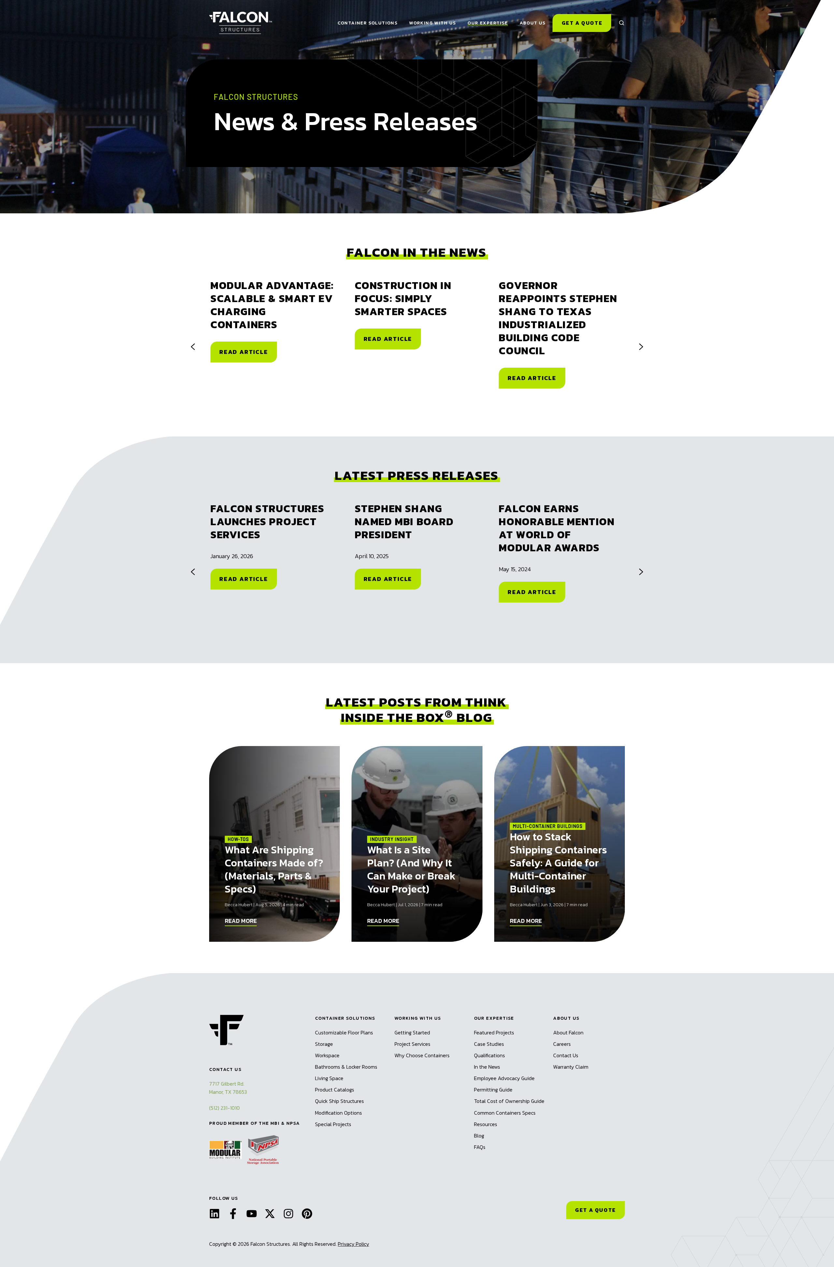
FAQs (479, 1147)
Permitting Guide (493, 1089)
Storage (324, 1044)
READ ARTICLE (243, 351)
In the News (487, 1067)
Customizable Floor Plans (344, 1032)
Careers (562, 1044)
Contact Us (565, 1055)
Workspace (327, 1055)
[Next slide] (641, 347)
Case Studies (489, 1044)
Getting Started (412, 1032)
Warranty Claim (570, 1067)
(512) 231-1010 (224, 1108)
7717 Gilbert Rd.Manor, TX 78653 (228, 1088)
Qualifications (489, 1055)
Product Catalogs (334, 1089)
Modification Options (338, 1113)
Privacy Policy (353, 1244)
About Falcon (568, 1032)
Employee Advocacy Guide (504, 1078)
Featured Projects (494, 1032)
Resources (485, 1124)
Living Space (329, 1078)
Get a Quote (582, 23)
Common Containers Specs (505, 1113)
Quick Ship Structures (339, 1101)
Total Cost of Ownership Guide (509, 1101)
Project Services (412, 1044)
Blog (479, 1135)
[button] (621, 23)
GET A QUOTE (595, 1210)
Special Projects (333, 1124)
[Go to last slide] (193, 347)
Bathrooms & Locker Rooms (346, 1067)
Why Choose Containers (422, 1055)
